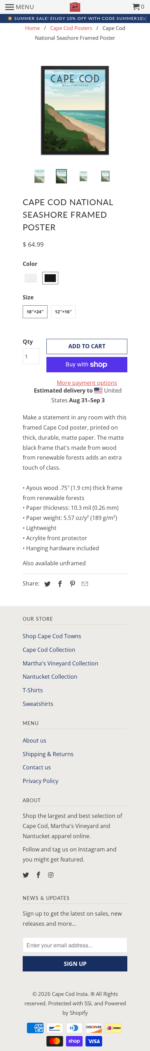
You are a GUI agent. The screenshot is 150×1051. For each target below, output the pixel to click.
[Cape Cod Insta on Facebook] (39, 875)
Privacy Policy (40, 781)
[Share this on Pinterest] (71, 584)
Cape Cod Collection (49, 650)
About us (34, 740)
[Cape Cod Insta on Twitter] (26, 875)
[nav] (19, 7)
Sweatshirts (38, 704)
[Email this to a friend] (83, 584)
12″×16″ (63, 311)
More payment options (87, 383)
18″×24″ (35, 311)
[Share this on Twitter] (46, 584)
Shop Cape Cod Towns (52, 636)
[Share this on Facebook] (59, 584)
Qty (28, 341)
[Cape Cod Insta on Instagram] (51, 875)
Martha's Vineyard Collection (60, 663)
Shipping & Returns (48, 754)
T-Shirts (33, 690)
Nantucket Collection (50, 676)
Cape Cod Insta (70, 993)
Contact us (37, 767)
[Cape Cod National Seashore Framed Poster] (75, 110)
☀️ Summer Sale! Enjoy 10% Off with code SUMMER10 (75, 18)
